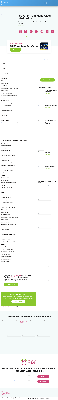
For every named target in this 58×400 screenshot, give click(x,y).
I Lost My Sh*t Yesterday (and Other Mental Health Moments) (51, 122)
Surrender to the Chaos (51, 105)
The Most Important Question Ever (50, 152)
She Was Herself (49, 135)
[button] (45, 3)
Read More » (47, 93)
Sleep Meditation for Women (6, 306)
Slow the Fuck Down (50, 166)
